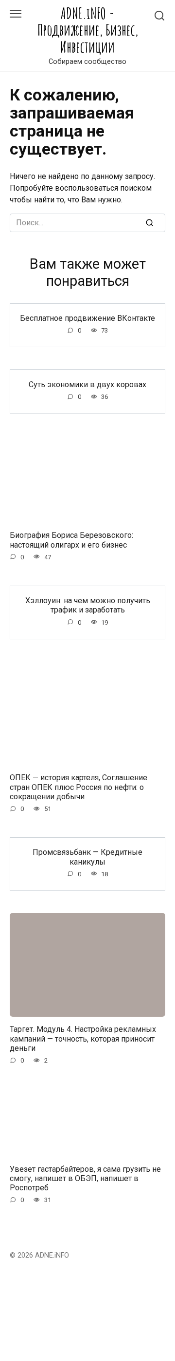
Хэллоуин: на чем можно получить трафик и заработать (87, 605)
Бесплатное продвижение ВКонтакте (87, 318)
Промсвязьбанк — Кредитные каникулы (87, 857)
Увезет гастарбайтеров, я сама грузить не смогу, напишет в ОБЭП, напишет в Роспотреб (85, 1178)
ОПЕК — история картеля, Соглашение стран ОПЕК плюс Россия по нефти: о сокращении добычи (78, 787)
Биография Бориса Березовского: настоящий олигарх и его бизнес (71, 540)
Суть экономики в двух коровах (87, 384)
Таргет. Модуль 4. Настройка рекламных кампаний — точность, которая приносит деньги (83, 1038)
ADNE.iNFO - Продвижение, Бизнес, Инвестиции (87, 30)
